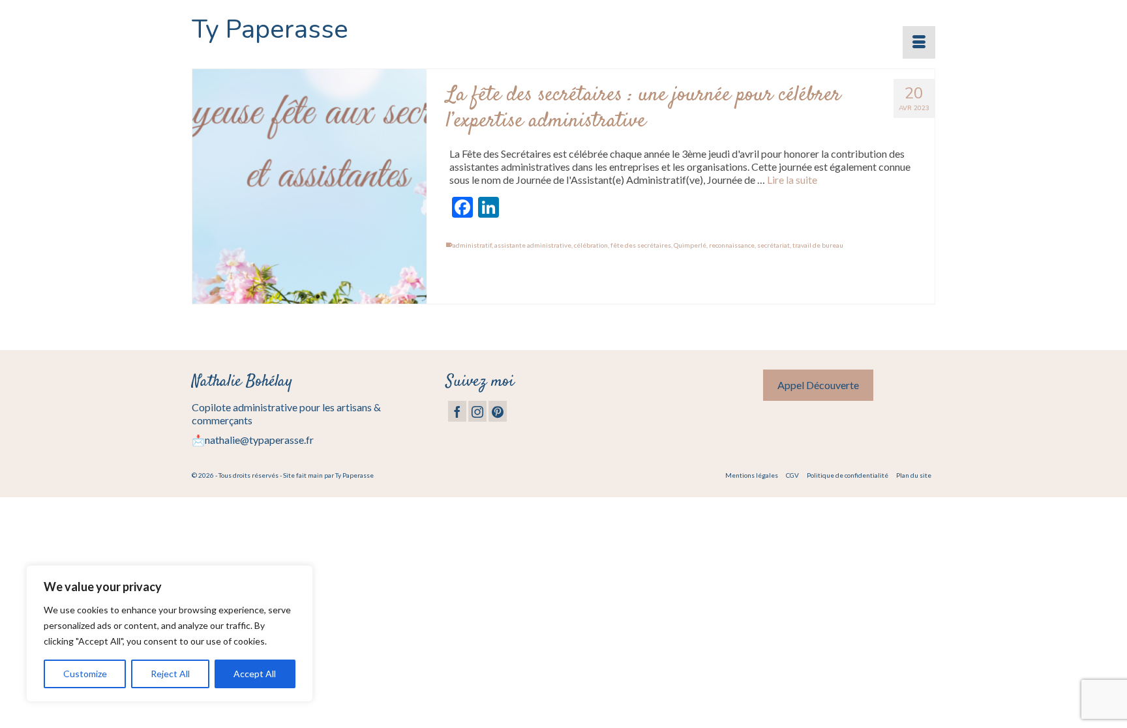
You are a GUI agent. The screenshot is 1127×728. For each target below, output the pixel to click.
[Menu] (919, 42)
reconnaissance (732, 245)
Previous (207, 186)
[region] (169, 633)
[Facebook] (457, 411)
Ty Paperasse (270, 29)
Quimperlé (690, 245)
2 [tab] (317, 297)
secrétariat (773, 245)
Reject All (170, 673)
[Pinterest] (497, 411)
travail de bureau (817, 245)
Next (411, 186)
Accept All (254, 673)
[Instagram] (477, 411)
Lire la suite (792, 179)
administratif (472, 245)
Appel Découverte (818, 385)
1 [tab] (301, 297)
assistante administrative (532, 245)
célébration (591, 245)
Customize (85, 673)
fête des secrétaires (640, 245)
